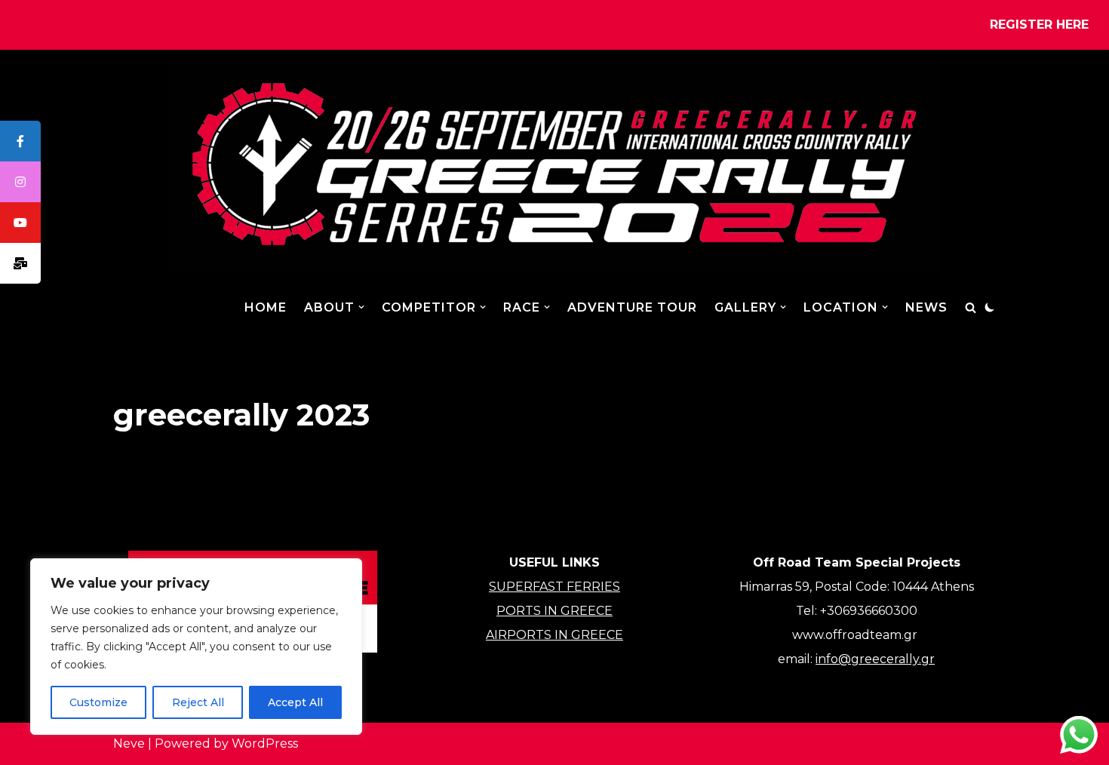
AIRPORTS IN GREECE (554, 635)
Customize (98, 702)
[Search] (970, 307)
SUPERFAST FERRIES (554, 586)
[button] (361, 307)
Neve (129, 743)
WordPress (265, 743)
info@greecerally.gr (875, 659)
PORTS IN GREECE (554, 611)
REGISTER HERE (1039, 24)
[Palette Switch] (990, 307)
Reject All (198, 702)
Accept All (295, 702)
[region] (196, 646)
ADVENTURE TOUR (632, 307)
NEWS (926, 307)
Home (265, 307)
